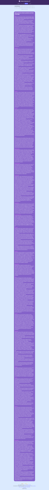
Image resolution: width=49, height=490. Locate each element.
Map (23, 3)
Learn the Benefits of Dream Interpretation (24, 486)
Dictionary (26, 3)
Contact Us (24, 487)
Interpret (19, 3)
